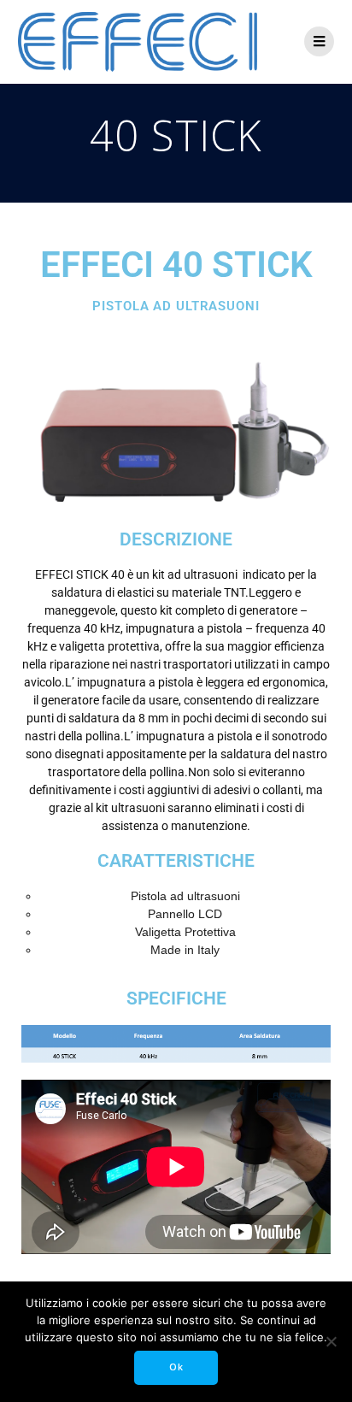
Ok (176, 1367)
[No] (330, 1341)
